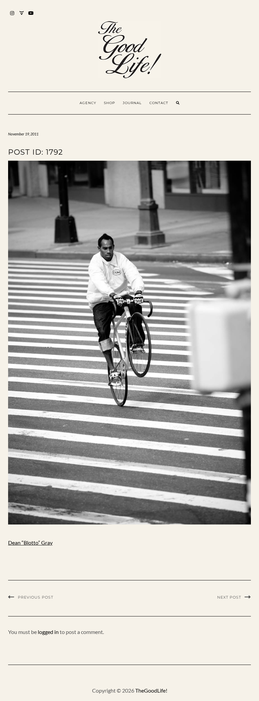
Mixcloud (22, 16)
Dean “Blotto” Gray (30, 542)
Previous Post (35, 597)
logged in (48, 632)
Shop (109, 103)
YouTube (31, 16)
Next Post (229, 597)
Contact (158, 103)
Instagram (12, 16)
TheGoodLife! (151, 690)
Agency (88, 103)
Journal (132, 103)
